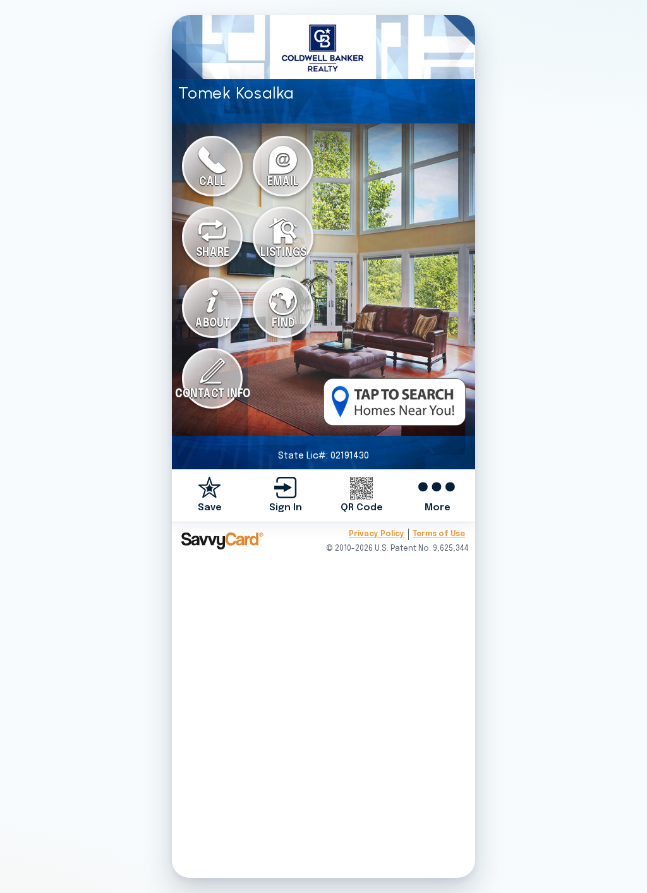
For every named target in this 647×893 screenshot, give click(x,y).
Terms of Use (439, 534)
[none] (210, 495)
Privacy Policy (376, 534)
